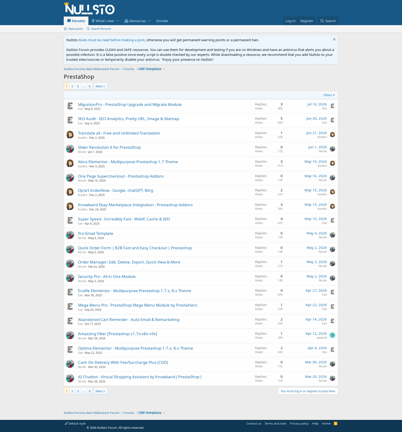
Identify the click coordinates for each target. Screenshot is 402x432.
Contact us (253, 423)
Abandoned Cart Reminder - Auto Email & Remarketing (128, 319)
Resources (138, 20)
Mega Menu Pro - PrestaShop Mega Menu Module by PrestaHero (137, 305)
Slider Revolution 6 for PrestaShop (109, 147)
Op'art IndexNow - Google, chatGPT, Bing (115, 190)
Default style (77, 423)
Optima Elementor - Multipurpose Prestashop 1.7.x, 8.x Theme (135, 348)
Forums (78, 20)
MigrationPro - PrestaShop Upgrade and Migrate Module (130, 104)
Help (315, 423)
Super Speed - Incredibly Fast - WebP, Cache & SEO (124, 219)
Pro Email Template (95, 233)
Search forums (101, 29)
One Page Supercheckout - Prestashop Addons (121, 176)
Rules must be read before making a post (111, 39)
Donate (162, 20)
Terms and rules (275, 423)
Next (99, 86)
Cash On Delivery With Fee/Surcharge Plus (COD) (123, 362)
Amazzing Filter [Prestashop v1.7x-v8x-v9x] (117, 333)
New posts (75, 29)
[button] (117, 21)
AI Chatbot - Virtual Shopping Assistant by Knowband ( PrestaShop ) (139, 376)
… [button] (84, 86)
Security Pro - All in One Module (107, 276)
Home (326, 423)
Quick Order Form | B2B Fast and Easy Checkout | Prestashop (135, 247)
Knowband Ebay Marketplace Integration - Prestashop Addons (135, 204)
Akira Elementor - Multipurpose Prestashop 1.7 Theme (128, 161)
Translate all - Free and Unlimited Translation (119, 133)
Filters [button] (328, 95)
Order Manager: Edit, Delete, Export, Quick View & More (129, 262)
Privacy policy (299, 423)
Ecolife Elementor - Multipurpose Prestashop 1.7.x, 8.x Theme (134, 290)
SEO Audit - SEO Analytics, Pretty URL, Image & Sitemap (128, 118)
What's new (105, 20)
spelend (322, 338)
